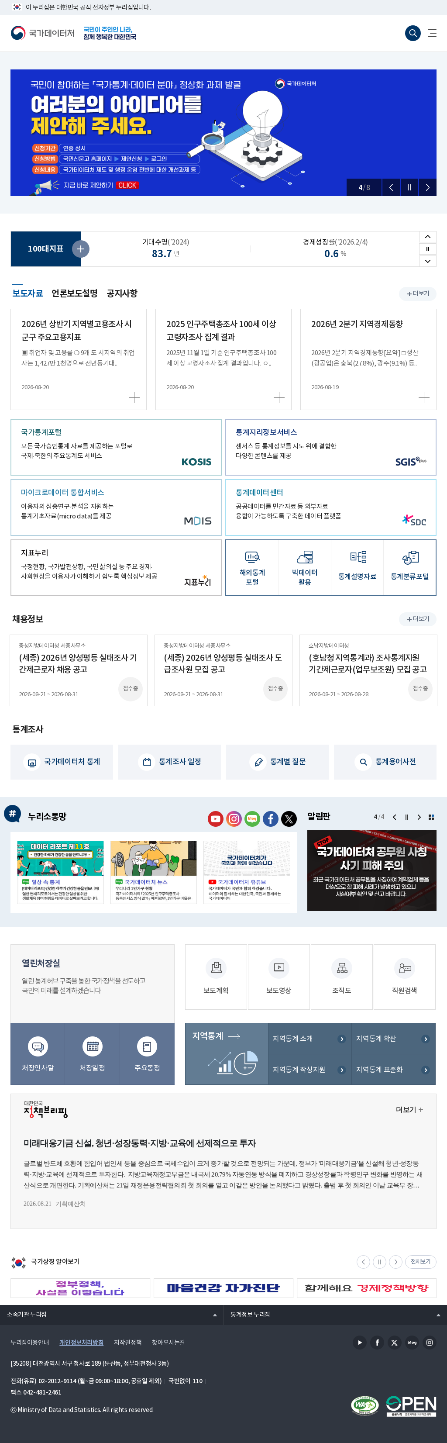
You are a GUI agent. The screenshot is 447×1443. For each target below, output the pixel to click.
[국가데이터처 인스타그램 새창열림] (234, 819)
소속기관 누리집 (23, 1314)
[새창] (60, 872)
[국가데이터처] (42, 33)
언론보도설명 (75, 294)
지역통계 (207, 1036)
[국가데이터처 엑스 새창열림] (289, 819)
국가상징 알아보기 (45, 1264)
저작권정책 (127, 1342)
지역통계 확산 (376, 1039)
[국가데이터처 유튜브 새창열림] (216, 819)
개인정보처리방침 (81, 1342)
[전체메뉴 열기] (429, 33)
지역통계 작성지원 (299, 1070)
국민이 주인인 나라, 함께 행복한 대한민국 (110, 33)
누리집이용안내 (29, 1342)
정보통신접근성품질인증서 (365, 1406)
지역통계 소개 (293, 1039)
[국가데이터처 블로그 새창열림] (252, 819)
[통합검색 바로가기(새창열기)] (413, 33)
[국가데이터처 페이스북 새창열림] (271, 819)
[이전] (391, 187)
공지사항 (122, 294)
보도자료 (27, 292)
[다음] (428, 187)
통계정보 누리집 (247, 1314)
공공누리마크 (411, 1406)
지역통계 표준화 (379, 1070)
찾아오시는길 (168, 1342)
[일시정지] (409, 187)
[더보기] (431, 817)
